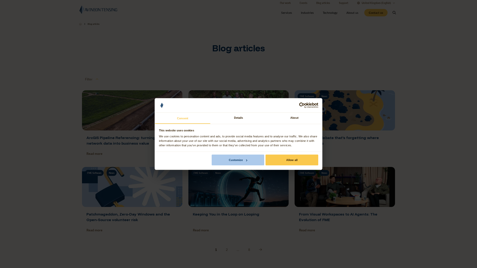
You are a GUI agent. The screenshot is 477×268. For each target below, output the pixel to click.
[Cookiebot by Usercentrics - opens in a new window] (302, 105)
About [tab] (294, 117)
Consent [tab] (182, 118)
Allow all (292, 160)
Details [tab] (238, 117)
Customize (236, 160)
